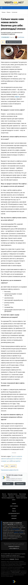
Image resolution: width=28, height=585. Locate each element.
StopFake (16, 532)
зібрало (17, 96)
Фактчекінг (11, 496)
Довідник (14, 518)
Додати (8, 483)
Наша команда (22, 494)
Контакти (5, 496)
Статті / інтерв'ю (14, 506)
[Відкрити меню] (1, 7)
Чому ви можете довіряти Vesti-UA (9, 470)
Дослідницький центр (14, 513)
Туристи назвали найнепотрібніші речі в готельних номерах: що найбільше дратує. (11, 459)
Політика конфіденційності (8, 498)
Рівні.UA (14, 511)
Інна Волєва (21, 37)
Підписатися (20, 483)
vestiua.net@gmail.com (14, 548)
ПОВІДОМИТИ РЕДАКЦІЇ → (14, 546)
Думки (14, 508)
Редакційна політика (12, 494)
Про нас (4, 494)
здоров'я (13, 466)
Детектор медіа (15, 529)
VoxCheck (21, 532)
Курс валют (14, 516)
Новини (14, 503)
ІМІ (10, 529)
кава (6, 466)
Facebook (12, 559)
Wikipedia (17, 559)
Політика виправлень (21, 496)
